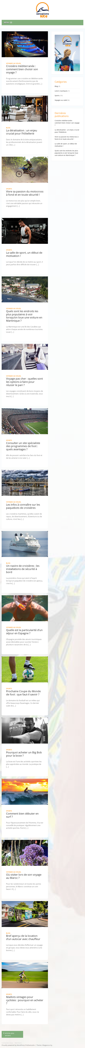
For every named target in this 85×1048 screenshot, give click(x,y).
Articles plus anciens (9, 1034)
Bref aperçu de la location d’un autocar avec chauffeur (23, 937)
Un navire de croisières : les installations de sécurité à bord (22, 569)
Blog (8, 128)
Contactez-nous (7, 1043)
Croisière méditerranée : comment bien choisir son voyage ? (22, 69)
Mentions (18, 1043)
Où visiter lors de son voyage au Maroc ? (23, 876)
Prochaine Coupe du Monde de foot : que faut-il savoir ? (23, 692)
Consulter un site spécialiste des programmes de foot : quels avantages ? (23, 446)
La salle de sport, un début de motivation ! (24, 254)
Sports (9, 189)
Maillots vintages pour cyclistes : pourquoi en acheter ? (24, 1000)
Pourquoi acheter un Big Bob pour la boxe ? (24, 754)
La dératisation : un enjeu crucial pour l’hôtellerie (21, 132)
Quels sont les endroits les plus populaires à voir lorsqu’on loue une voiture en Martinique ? (24, 315)
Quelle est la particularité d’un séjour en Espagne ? (24, 631)
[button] (42, 22)
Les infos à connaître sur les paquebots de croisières (23, 506)
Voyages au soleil (13, 63)
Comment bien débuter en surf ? (22, 815)
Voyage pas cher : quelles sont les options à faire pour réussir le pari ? (24, 382)
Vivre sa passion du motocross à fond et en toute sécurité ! (24, 193)
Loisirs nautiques (61, 91)
